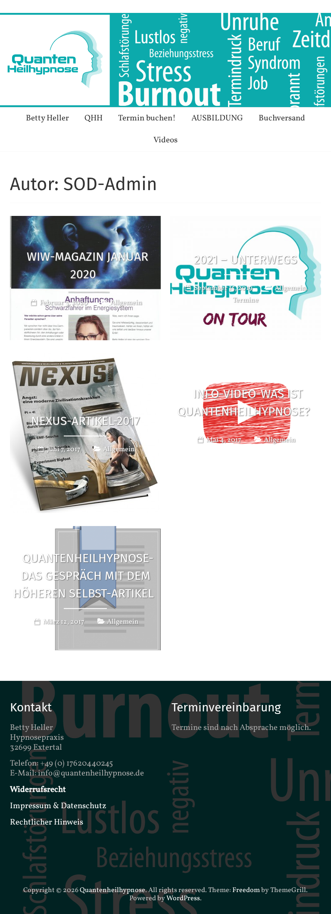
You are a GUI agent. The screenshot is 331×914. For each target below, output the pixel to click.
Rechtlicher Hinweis (46, 822)
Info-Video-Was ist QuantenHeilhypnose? (243, 403)
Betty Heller (47, 118)
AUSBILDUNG (217, 118)
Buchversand (282, 118)
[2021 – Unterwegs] (245, 222)
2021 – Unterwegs (245, 259)
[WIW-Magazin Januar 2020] (85, 222)
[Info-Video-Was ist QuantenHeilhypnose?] (245, 359)
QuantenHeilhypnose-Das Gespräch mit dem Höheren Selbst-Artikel (83, 575)
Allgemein (126, 303)
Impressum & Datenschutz (58, 806)
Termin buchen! (147, 118)
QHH (93, 118)
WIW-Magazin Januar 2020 (87, 266)
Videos (165, 140)
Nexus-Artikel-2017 (85, 420)
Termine (246, 300)
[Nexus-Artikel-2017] (85, 359)
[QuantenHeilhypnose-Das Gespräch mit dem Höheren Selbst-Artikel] (85, 532)
